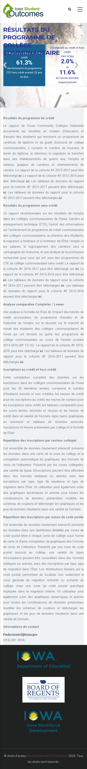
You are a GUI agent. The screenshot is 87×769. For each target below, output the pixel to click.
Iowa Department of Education (47, 756)
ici (20, 176)
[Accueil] (27, 8)
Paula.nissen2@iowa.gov (20, 634)
